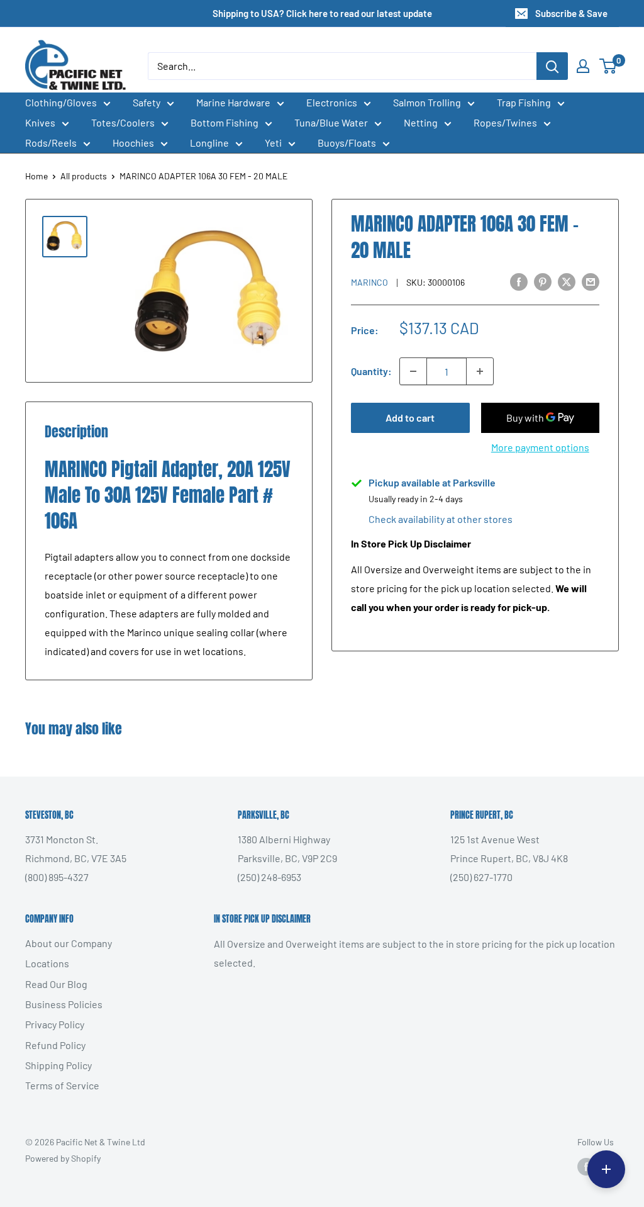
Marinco (369, 282)
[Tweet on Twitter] (566, 281)
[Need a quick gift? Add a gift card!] (606, 1169)
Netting (421, 122)
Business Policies (64, 1004)
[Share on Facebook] (519, 281)
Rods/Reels (51, 143)
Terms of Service (62, 1085)
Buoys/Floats (347, 143)
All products (83, 176)
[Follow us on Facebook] (586, 1166)
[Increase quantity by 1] (480, 371)
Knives (40, 122)
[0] (608, 66)
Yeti (273, 143)
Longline (209, 143)
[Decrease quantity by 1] (413, 371)
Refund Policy (55, 1045)
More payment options (540, 447)
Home (36, 176)
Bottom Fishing (224, 122)
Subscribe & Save (571, 13)
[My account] (583, 66)
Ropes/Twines (505, 122)
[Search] (552, 66)
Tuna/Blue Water (331, 122)
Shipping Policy (58, 1065)
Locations (47, 963)
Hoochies (133, 143)
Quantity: (371, 371)
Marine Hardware (233, 102)
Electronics (331, 102)
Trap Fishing (524, 102)
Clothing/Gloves (61, 102)
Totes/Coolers (123, 122)
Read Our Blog (56, 984)
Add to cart (410, 418)
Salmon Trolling (427, 102)
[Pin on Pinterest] (543, 281)
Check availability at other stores (441, 519)
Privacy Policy (54, 1024)
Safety (146, 102)
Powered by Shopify (63, 1158)
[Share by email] (590, 281)
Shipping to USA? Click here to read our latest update (322, 13)
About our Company (68, 943)
